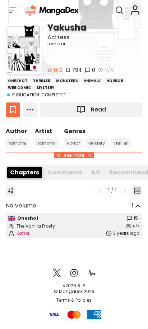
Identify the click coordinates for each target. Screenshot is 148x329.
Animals (92, 80)
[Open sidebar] (13, 10)
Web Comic (19, 87)
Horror (114, 80)
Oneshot (17, 80)
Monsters (67, 80)
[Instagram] (74, 273)
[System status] (91, 273)
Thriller (41, 80)
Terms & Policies (74, 300)
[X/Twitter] (56, 273)
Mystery (45, 87)
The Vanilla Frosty (36, 226)
